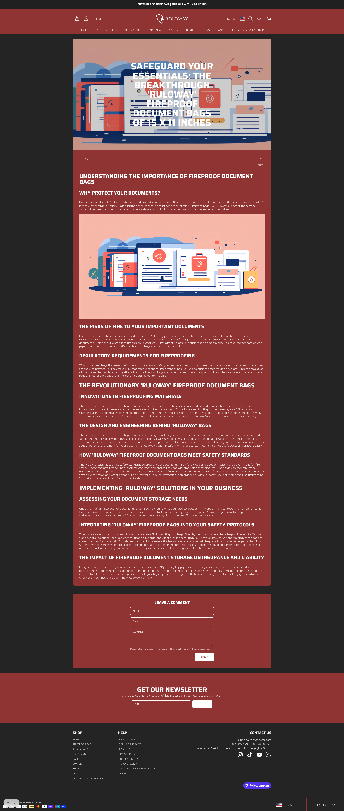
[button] (256, 18)
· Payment (124, 773)
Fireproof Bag (104, 30)
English (231, 18)
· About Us (124, 749)
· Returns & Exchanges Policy (136, 768)
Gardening (79, 754)
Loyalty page (126, 739)
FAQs (76, 773)
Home (76, 739)
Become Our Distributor (88, 778)
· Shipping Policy (128, 758)
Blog (76, 768)
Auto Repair (80, 749)
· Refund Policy (127, 763)
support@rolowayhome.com (254, 740)
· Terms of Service (129, 744)
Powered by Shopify (32, 802)
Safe (172, 30)
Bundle (77, 763)
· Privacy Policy (127, 754)
